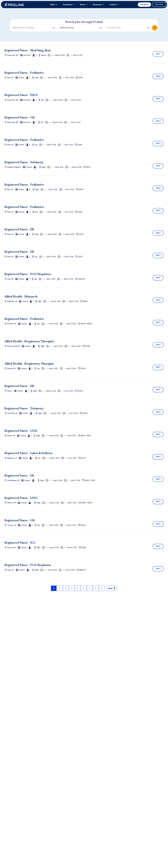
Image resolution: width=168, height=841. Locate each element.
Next (110, 588)
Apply (158, 54)
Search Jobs (155, 28)
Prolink (14, 4)
